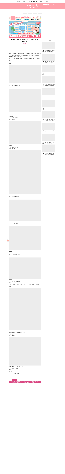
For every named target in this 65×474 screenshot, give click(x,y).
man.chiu (16, 49)
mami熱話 (25, 43)
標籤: (10, 379)
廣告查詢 (41, 1)
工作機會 (47, 1)
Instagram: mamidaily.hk (18, 376)
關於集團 (18, 1)
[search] (50, 4)
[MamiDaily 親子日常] (32, 6)
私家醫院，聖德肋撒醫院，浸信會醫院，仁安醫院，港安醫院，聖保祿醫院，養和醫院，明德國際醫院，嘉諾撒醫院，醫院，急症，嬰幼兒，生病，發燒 (24, 382)
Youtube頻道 (21, 377)
